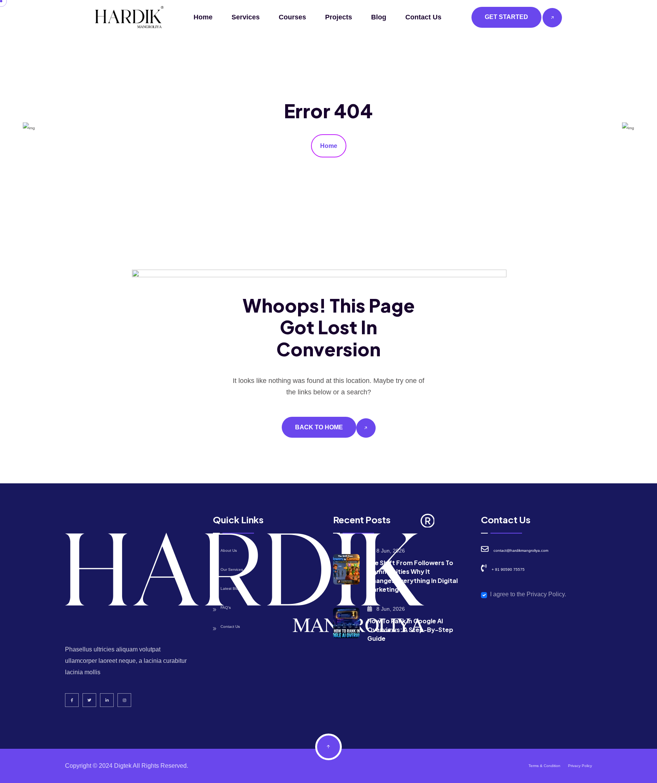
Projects (338, 17)
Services (246, 17)
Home (203, 17)
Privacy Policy (580, 766)
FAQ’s (226, 607)
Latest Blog (231, 588)
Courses (292, 17)
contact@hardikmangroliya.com (521, 550)
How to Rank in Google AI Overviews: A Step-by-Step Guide (410, 629)
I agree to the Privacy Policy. (528, 594)
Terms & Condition (544, 766)
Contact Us (423, 17)
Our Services (232, 569)
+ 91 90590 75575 (508, 569)
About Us (229, 550)
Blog (378, 17)
